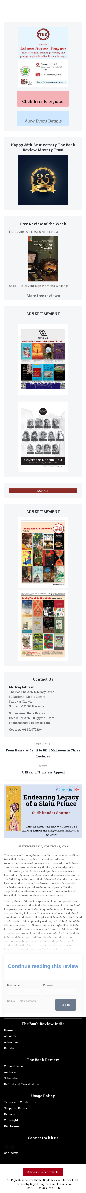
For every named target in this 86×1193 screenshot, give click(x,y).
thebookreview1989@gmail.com (32, 718)
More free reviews (43, 295)
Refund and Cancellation (21, 1084)
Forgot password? (28, 1001)
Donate (9, 1048)
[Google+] (77, 789)
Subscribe (11, 1078)
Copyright (11, 1120)
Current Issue (13, 1066)
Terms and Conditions (20, 1102)
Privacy (9, 1114)
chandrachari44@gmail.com (29, 723)
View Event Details (43, 121)
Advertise (11, 1042)
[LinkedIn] (70, 789)
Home (8, 1030)
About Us (10, 1036)
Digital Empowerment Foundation (51, 1184)
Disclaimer (12, 1126)
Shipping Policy (15, 1108)
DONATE (43, 491)
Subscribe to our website (43, 1172)
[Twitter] (64, 789)
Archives (10, 1072)
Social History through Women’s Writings (38, 286)
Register (11, 1001)
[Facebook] (57, 789)
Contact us (11, 1153)
